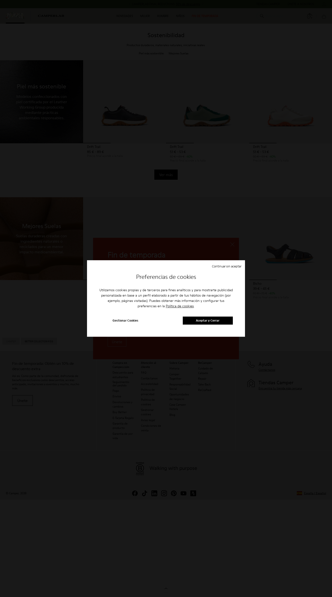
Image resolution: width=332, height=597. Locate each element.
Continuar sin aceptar (226, 266)
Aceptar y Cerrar (207, 320)
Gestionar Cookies (125, 320)
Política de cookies (180, 306)
